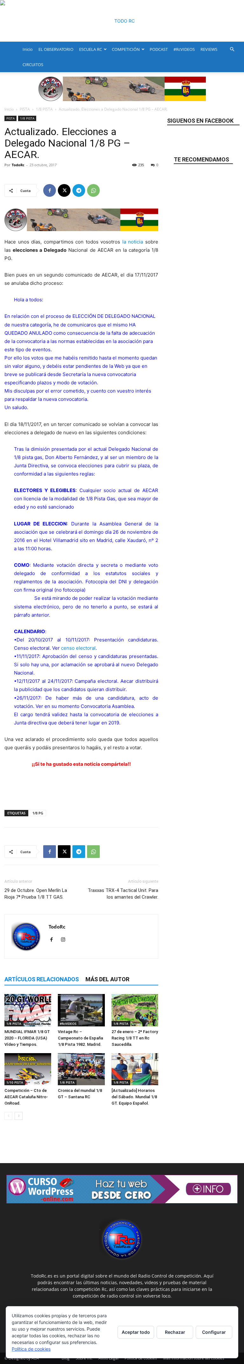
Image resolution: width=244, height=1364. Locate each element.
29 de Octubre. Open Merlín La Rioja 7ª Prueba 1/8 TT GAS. (35, 894)
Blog (66, 1358)
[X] (64, 190)
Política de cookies (141, 1358)
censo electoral (78, 648)
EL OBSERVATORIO (55, 49)
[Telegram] (78, 190)
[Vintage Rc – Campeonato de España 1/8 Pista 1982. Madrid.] (81, 1010)
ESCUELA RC (90, 49)
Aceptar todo (136, 1332)
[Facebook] (49, 190)
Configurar (214, 1332)
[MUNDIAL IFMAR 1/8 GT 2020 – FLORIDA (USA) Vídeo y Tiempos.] (27, 1010)
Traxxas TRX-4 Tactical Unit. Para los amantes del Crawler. (123, 894)
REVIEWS (208, 49)
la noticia (132, 242)
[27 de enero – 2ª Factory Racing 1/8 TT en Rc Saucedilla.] (135, 1010)
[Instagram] (65, 940)
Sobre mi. (84, 1358)
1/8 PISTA (44, 109)
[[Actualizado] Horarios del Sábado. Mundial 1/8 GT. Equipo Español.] (135, 1069)
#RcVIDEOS (184, 49)
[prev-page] (8, 1116)
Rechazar (175, 1332)
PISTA (25, 109)
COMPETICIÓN (126, 49)
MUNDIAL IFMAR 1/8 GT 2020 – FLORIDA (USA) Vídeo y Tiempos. (27, 1038)
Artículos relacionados (41, 979)
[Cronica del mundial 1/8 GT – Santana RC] (81, 1069)
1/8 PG (37, 813)
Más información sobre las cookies (193, 1358)
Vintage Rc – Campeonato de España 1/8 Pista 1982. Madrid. (80, 1038)
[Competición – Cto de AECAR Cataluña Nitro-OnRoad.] (27, 1069)
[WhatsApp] (93, 190)
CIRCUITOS (33, 64)
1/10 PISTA (14, 1082)
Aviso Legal (108, 1358)
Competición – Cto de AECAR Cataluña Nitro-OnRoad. (26, 1097)
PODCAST (159, 49)
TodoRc (18, 164)
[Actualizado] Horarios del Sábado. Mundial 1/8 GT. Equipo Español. (134, 1097)
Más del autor (107, 979)
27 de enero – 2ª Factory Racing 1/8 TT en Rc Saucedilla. (135, 1038)
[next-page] (19, 1116)
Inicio (28, 49)
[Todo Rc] (122, 21)
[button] (232, 49)
